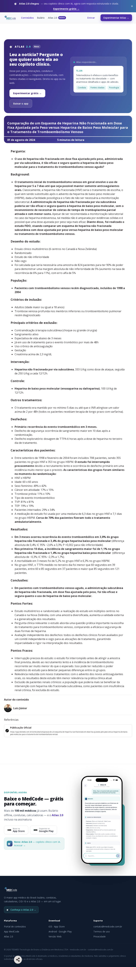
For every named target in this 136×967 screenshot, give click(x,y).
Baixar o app (20, 103)
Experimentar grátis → (27, 93)
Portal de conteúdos (15, 926)
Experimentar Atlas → (116, 17)
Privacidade (99, 936)
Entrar (91, 17)
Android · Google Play (60, 931)
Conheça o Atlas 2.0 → (23, 909)
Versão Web (55, 936)
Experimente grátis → (66, 8)
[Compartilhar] (18, 960)
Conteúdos (27, 17)
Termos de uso (101, 931)
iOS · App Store (57, 926)
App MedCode (11, 931)
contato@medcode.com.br (107, 926)
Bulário (41, 17)
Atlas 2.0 (56, 17)
